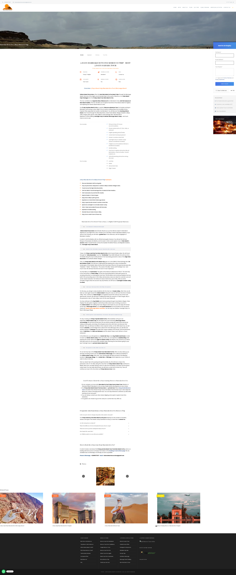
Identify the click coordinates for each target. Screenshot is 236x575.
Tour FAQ (105, 55)
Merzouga (109, 353)
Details (81, 55)
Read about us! (84, 559)
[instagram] (233, 2)
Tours (190, 7)
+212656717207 (7, 2)
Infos (179, 7)
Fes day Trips (122, 553)
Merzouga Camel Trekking (125, 559)
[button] (3, 571)
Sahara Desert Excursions (87, 231)
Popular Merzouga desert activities (95, 308)
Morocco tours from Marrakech (107, 541)
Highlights (89, 55)
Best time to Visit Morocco (86, 541)
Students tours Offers (124, 544)
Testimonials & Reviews (86, 553)
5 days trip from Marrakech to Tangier (62, 525)
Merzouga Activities (216, 7)
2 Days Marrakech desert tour (112, 525)
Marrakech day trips (124, 550)
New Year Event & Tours (125, 562)
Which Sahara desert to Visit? (87, 547)
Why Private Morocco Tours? (87, 550)
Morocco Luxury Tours (124, 541)
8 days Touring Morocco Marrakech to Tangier (169, 525)
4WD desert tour (121, 326)
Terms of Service (227, 78)
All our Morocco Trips (104, 559)
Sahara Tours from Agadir (105, 553)
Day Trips (196, 7)
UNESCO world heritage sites (105, 114)
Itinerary (97, 55)
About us (185, 7)
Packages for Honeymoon (125, 547)
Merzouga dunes (91, 306)
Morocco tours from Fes (105, 550)
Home (174, 7)
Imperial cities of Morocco (99, 101)
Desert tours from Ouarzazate (106, 556)
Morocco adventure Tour (111, 107)
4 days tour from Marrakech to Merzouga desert (12, 525)
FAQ (81, 562)
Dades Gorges (85, 280)
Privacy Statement (219, 79)
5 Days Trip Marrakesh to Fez (99, 319)
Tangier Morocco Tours (105, 547)
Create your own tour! (105, 562)
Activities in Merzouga (124, 556)
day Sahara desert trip (116, 363)
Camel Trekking (204, 7)
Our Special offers (84, 556)
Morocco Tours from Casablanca (107, 544)
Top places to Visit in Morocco (87, 544)
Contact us (227, 7)
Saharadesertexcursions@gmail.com (23, 2)
